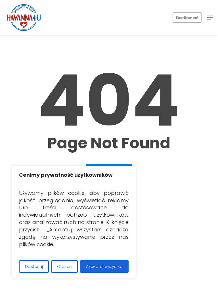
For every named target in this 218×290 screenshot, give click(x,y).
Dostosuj (34, 266)
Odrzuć (64, 266)
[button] (210, 17)
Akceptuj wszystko (104, 266)
